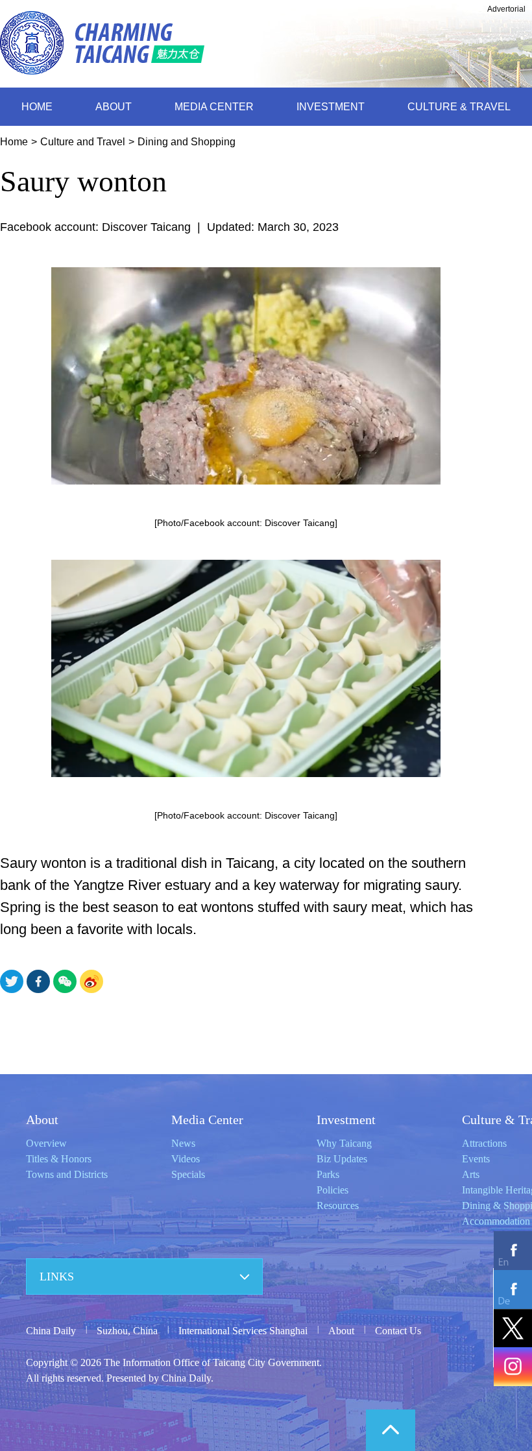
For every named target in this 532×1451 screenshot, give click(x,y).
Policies (332, 1189)
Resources (338, 1205)
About (42, 1119)
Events (476, 1158)
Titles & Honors (58, 1158)
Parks (328, 1174)
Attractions (484, 1143)
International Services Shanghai (243, 1330)
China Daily (51, 1330)
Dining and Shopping (187, 141)
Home (14, 141)
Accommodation (496, 1221)
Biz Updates (342, 1158)
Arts (470, 1174)
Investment (346, 1119)
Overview (46, 1143)
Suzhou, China (127, 1330)
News (183, 1143)
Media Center (207, 1119)
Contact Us (398, 1330)
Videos (185, 1158)
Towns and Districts (67, 1174)
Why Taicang (344, 1143)
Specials (188, 1174)
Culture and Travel (82, 141)
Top (390, 1430)
